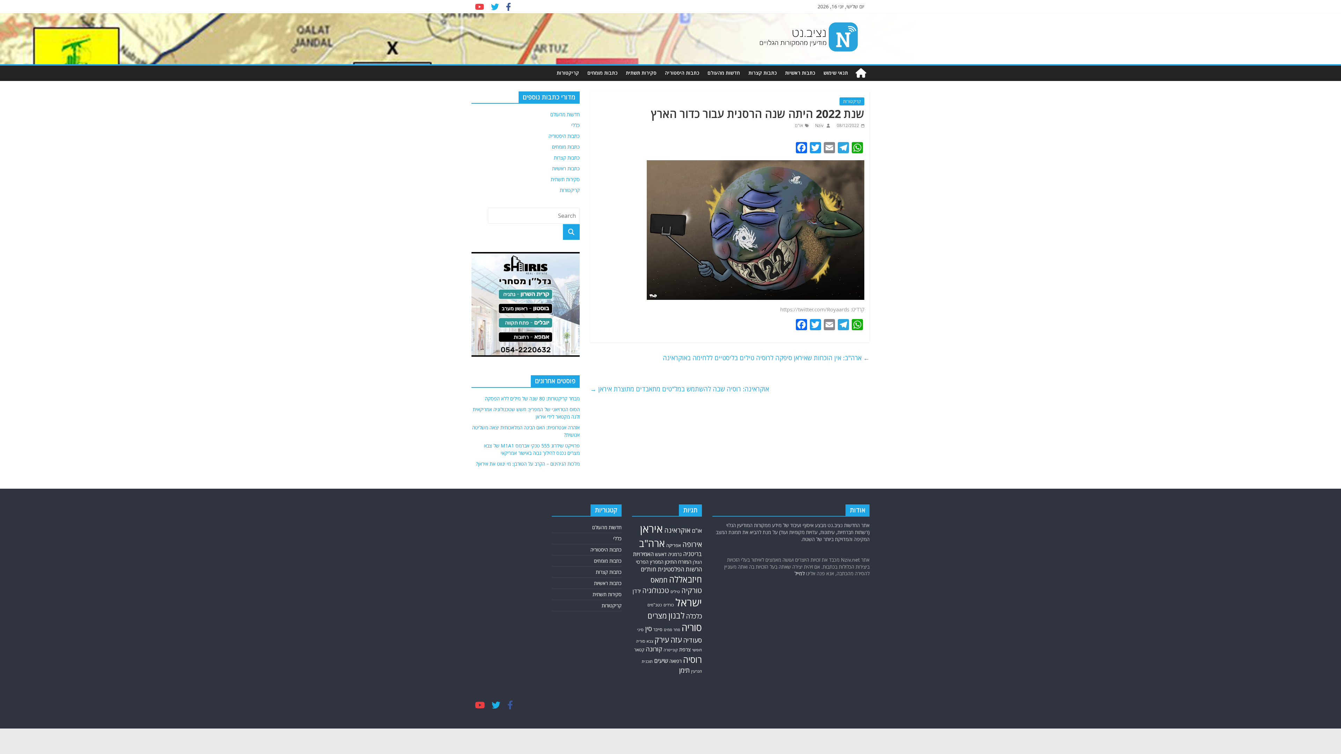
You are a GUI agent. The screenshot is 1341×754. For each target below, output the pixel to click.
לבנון (676, 615)
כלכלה (694, 616)
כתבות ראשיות (800, 72)
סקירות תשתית (641, 72)
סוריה (692, 627)
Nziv (818, 125)
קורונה (654, 649)
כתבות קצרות (762, 72)
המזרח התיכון (678, 561)
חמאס (659, 580)
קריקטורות (568, 72)
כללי (575, 125)
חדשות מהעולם (724, 72)
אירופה (692, 544)
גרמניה (675, 554)
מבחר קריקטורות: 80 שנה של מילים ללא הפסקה (532, 398)
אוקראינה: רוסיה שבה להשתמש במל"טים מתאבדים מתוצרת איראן (679, 389)
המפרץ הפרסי (650, 562)
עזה (676, 640)
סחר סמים (672, 629)
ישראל (688, 602)
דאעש (661, 554)
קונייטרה (671, 649)
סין (648, 628)
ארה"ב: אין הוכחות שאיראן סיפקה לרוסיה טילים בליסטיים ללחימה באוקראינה (766, 358)
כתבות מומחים (602, 72)
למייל (799, 573)
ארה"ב (652, 543)
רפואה (675, 661)
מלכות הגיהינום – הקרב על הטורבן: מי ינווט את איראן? (528, 463)
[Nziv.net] (861, 73)
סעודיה (692, 640)
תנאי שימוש (835, 72)
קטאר (639, 650)
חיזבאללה (685, 579)
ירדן (637, 591)
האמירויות (643, 554)
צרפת (685, 649)
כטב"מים (654, 604)
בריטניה (692, 554)
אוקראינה (677, 530)
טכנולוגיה (655, 590)
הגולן (697, 562)
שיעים (661, 661)
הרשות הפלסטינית (680, 569)
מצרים (657, 616)
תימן (684, 670)
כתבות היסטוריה (682, 72)
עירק (661, 640)
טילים (675, 591)
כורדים (669, 604)
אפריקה (673, 545)
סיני (640, 629)
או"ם (799, 125)
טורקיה (691, 590)
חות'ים (648, 569)
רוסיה (692, 659)
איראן (651, 529)
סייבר (657, 630)
